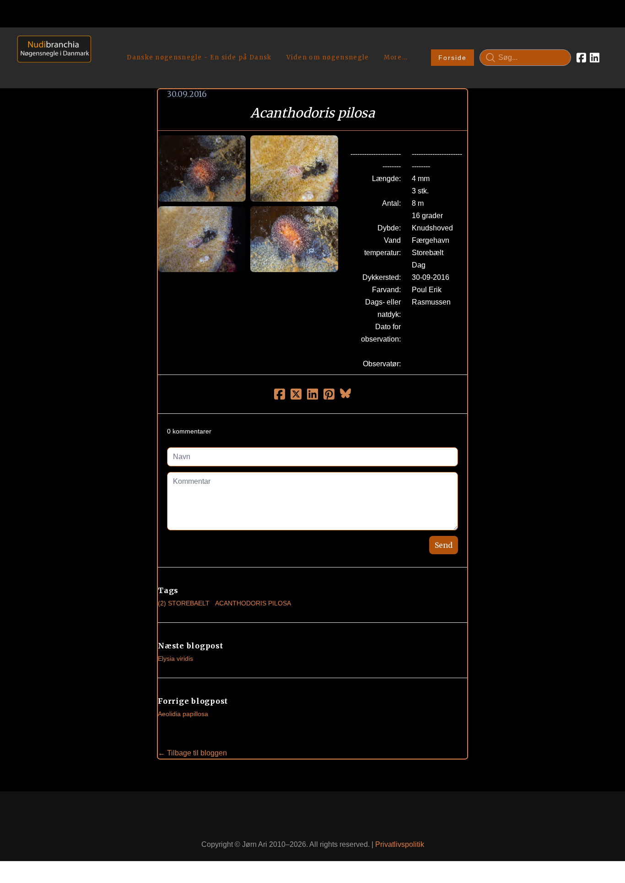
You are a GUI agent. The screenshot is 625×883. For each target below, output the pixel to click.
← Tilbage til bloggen (192, 753)
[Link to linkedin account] (594, 57)
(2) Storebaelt (184, 603)
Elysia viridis (175, 658)
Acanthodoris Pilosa (253, 603)
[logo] (51, 57)
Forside (452, 57)
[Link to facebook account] (581, 57)
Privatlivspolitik (399, 844)
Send (444, 545)
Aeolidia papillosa (183, 713)
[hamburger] (102, 45)
